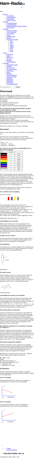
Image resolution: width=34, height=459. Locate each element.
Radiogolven (10, 79)
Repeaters (9, 60)
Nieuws (5, 14)
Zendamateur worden (12, 65)
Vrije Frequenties (11, 62)
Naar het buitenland (12, 75)
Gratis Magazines (11, 17)
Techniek (5, 29)
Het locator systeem (12, 69)
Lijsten (5, 53)
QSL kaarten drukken (12, 84)
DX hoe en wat (11, 67)
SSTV (11, 50)
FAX (11, 44)
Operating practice (11, 76)
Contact (9, 448)
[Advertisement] (15, 435)
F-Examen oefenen (12, 24)
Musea (8, 72)
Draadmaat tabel (11, 36)
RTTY (11, 48)
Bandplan (9, 66)
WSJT (11, 51)
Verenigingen (10, 70)
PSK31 (12, 47)
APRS (11, 42)
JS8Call (12, 45)
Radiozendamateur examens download (17, 26)
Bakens (8, 56)
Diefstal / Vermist (11, 20)
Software (9, 38)
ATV (11, 41)
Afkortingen (10, 54)
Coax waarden (10, 33)
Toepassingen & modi (12, 39)
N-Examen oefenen (12, 23)
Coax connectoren (11, 32)
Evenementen (10, 18)
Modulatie (9, 73)
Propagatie (9, 78)
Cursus (8, 35)
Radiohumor (10, 81)
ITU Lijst (9, 59)
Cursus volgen (10, 27)
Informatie (6, 63)
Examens (5, 21)
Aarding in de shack (12, 30)
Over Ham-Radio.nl (12, 450)
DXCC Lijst (10, 57)
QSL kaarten (10, 82)
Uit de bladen (10, 15)
